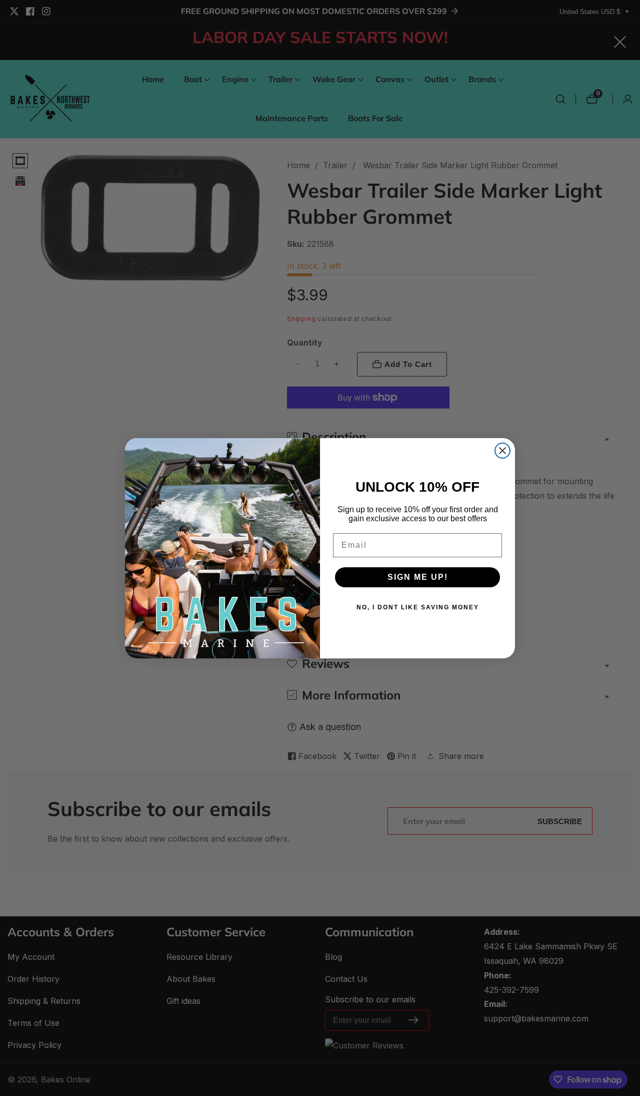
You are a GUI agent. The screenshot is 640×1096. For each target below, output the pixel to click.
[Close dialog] (502, 450)
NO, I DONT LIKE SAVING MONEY (417, 607)
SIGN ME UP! (418, 577)
